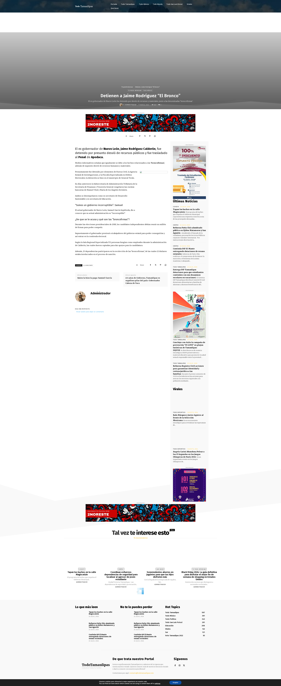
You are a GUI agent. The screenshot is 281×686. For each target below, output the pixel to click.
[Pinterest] (150, 136)
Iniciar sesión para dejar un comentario (90, 312)
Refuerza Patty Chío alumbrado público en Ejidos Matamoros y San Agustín (189, 230)
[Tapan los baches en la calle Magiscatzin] (81, 556)
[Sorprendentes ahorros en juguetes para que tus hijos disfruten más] (160, 556)
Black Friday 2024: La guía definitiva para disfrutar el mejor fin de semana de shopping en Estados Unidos (199, 576)
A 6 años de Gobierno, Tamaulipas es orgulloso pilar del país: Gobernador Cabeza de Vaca (142, 280)
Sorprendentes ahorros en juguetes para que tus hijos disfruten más (160, 574)
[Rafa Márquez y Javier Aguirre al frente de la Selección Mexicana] (189, 401)
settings (157, 684)
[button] (204, 6)
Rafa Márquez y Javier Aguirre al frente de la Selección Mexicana (188, 417)
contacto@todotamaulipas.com (141, 673)
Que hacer (160, 569)
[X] (145, 136)
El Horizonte (88, 265)
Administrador (130, 105)
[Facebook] (140, 136)
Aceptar (175, 682)
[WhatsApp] (155, 136)
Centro (175, 225)
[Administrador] (121, 104)
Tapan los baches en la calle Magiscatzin (82, 573)
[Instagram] (179, 665)
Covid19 (176, 206)
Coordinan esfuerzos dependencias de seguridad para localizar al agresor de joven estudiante (121, 576)
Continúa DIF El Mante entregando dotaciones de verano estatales (189, 251)
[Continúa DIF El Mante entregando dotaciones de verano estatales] (81, 637)
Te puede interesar (127, 87)
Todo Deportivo (179, 412)
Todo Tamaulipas (179, 267)
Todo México (147, 90)
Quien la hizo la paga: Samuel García (94, 278)
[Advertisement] (140, 29)
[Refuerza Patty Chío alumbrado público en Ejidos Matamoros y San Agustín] (81, 626)
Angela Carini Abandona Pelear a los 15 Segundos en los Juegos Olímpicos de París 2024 (188, 454)
